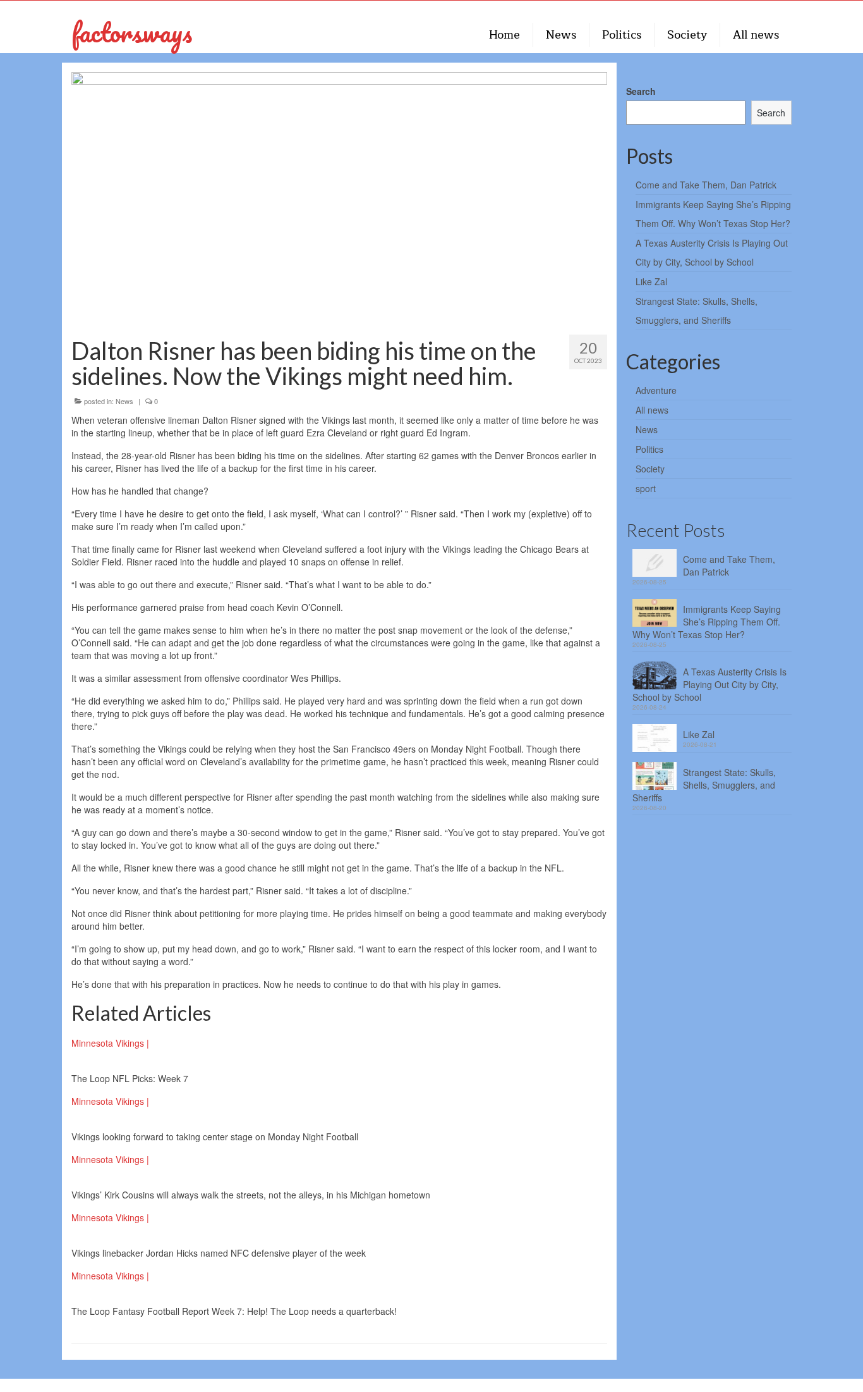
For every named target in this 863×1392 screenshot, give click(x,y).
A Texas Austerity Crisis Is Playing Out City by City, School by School (709, 684)
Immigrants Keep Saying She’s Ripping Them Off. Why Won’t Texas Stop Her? (706, 622)
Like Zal (651, 281)
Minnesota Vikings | (110, 1043)
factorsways (131, 32)
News (124, 401)
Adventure (656, 390)
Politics (649, 449)
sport (646, 488)
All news (652, 409)
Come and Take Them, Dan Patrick (706, 184)
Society (650, 468)
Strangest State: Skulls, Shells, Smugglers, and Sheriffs (704, 785)
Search (641, 91)
